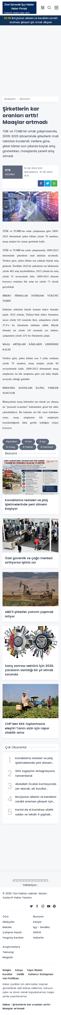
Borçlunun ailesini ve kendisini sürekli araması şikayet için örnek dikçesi (30, 20)
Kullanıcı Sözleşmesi (40, 974)
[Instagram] (43, 906)
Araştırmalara (11, 947)
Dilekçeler (9, 922)
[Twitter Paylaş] (47, 183)
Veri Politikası (11, 978)
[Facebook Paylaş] (41, 183)
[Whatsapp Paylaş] (54, 183)
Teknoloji (8, 952)
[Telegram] (54, 906)
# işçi (42, 441)
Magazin (8, 957)
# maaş (10, 447)
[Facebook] (37, 906)
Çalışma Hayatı (12, 932)
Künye (19, 970)
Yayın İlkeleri (34, 970)
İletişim (7, 970)
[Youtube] (48, 906)
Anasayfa (9, 99)
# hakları (28, 447)
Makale (7, 927)
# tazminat (46, 447)
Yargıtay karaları (13, 937)
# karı (28, 441)
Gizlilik (20, 974)
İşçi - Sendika (41, 927)
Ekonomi (25, 99)
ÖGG (6, 916)
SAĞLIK (37, 932)
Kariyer (37, 922)
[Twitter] (31, 906)
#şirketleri (11, 441)
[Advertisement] (30, 64)
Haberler (38, 937)
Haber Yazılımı (23, 897)
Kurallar (7, 974)
